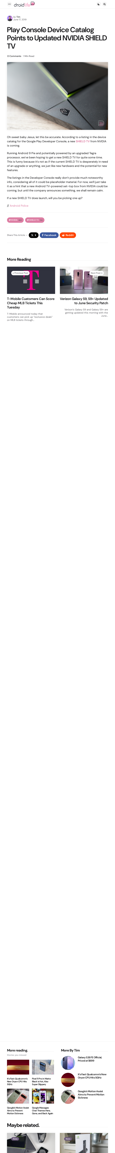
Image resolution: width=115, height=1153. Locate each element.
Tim (18, 16)
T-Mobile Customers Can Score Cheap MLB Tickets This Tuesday (31, 303)
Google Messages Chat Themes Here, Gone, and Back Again (42, 1110)
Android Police (19, 206)
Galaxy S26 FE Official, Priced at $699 (90, 1059)
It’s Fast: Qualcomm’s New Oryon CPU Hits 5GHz (17, 1081)
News (15, 1139)
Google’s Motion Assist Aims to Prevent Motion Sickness (18, 1110)
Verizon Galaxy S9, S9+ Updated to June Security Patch (84, 301)
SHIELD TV (35, 220)
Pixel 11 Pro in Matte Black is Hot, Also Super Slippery (41, 1081)
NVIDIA (16, 220)
